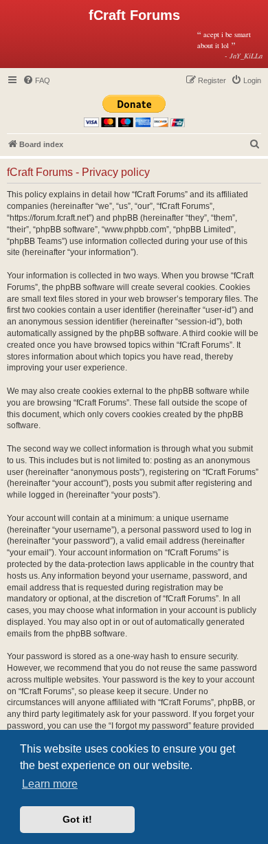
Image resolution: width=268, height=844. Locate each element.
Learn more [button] (50, 784)
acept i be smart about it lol (230, 44)
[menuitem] (36, 80)
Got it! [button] (77, 819)
